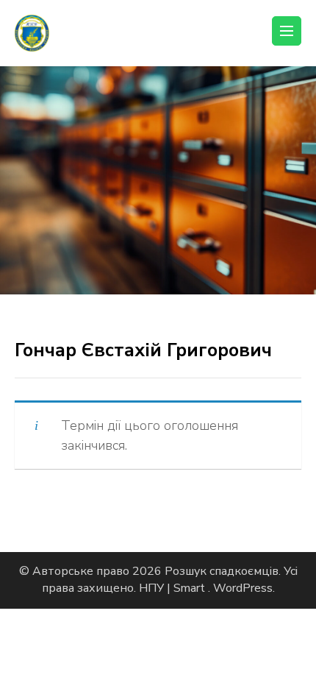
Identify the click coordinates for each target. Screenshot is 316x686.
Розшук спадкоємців (222, 571)
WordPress (243, 588)
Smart (190, 588)
